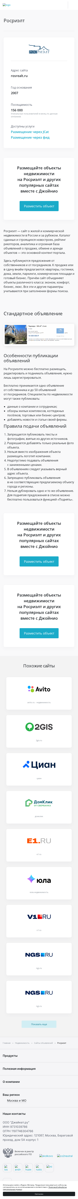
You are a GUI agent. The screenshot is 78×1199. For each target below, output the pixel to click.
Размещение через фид (30, 137)
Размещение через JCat (30, 132)
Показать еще (39, 1024)
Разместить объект (39, 206)
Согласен (39, 1194)
